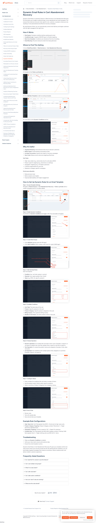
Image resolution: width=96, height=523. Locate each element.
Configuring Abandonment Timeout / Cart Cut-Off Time (9, 97)
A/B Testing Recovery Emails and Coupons (10, 105)
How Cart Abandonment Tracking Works (10, 71)
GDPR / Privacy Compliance (9, 124)
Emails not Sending (7, 53)
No (56, 492)
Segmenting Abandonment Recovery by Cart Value (9, 109)
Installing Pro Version (8, 21)
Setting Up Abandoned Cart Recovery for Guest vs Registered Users (10, 88)
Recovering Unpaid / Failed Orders (10, 94)
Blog (65, 2)
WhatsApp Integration (8, 37)
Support (79, 2)
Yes (51, 492)
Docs (16, 3)
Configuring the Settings (8, 26)
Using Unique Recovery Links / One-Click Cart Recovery (10, 79)
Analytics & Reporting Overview (10, 91)
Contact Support (50, 501)
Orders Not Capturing (8, 56)
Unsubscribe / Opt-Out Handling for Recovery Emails (10, 121)
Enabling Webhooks (7, 29)
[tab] (46, 459)
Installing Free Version (8, 19)
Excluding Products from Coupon (10, 61)
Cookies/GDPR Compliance (9, 51)
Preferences (82, 517)
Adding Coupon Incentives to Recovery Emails (9, 83)
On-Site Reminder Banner (9, 130)
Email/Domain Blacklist (8, 39)
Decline (89, 517)
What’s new (71, 2)
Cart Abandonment (41, 8)
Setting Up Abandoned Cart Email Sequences (10, 67)
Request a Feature (87, 2)
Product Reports (7, 31)
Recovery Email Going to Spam (10, 48)
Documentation (30, 8)
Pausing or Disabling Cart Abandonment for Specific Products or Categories (9, 135)
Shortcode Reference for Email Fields (10, 42)
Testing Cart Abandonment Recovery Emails (9, 127)
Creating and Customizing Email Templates (10, 75)
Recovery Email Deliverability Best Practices (10, 113)
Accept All (65, 517)
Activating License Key (8, 24)
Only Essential (74, 517)
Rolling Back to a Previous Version (10, 63)
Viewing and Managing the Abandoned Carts (9, 117)
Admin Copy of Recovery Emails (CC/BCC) (10, 101)
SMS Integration (7, 34)
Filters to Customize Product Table (11, 46)
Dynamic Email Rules (8, 58)
